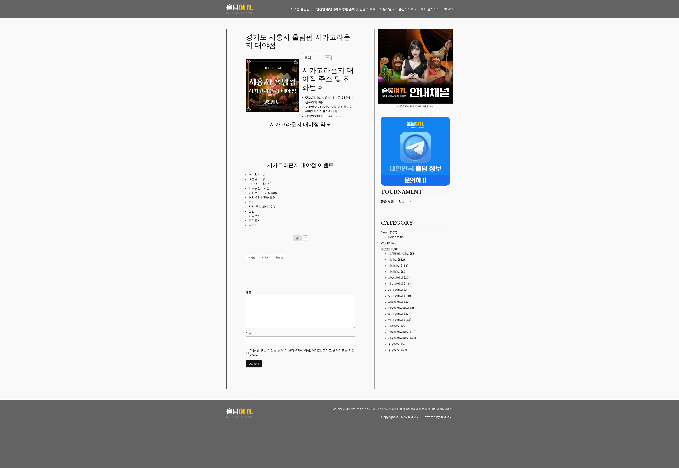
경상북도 (394, 271)
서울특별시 (395, 302)
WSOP (385, 243)
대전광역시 (395, 290)
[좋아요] (297, 238)
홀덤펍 (279, 257)
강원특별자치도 (398, 253)
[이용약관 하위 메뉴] (393, 9)
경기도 (252, 257)
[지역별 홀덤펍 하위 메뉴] (311, 9)
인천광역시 (395, 320)
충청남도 (394, 344)
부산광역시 (395, 296)
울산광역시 (395, 314)
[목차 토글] (326, 58)
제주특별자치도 (398, 338)
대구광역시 (395, 283)
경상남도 (394, 265)
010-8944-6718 (329, 116)
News (385, 232)
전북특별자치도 (398, 332)
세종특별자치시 (398, 308)
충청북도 (394, 350)
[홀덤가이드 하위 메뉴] (415, 9)
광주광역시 (395, 277)
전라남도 (394, 326)
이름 (249, 333)
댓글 (250, 292)
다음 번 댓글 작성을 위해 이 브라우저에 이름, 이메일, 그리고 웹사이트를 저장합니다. (302, 353)
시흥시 (265, 257)
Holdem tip (396, 237)
